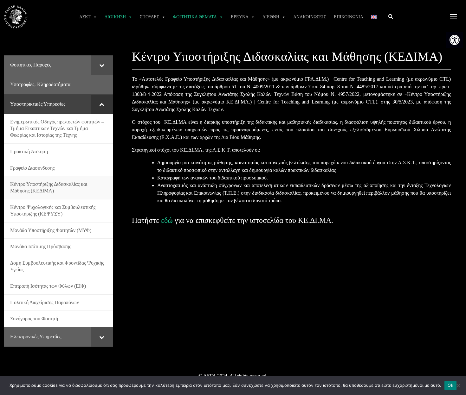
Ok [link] (450, 385)
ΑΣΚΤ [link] (85, 17)
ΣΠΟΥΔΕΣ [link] (149, 17)
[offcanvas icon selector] (453, 17)
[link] (454, 40)
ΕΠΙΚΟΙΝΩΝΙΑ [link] (348, 17)
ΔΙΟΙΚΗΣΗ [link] (115, 17)
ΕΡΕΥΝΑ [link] (240, 17)
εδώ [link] (167, 220)
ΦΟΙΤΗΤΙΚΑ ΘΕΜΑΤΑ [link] (195, 17)
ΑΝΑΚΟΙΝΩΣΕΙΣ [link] (309, 17)
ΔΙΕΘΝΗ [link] (270, 17)
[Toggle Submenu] (102, 65)
